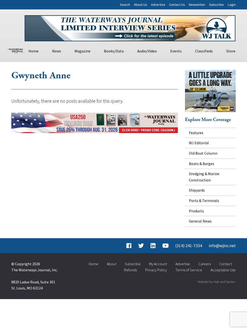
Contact (225, 263)
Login (232, 4)
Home (33, 51)
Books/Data (114, 51)
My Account (158, 263)
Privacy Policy (156, 269)
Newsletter (197, 4)
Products (196, 210)
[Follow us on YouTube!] (165, 245)
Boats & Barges (201, 163)
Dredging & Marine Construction (204, 176)
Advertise (158, 4)
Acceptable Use (223, 269)
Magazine (82, 51)
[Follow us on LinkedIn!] (153, 245)
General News (200, 221)
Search (125, 4)
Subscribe (216, 4)
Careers (205, 263)
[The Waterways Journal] (16, 50)
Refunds (130, 269)
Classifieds (204, 51)
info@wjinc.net (222, 245)
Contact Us (177, 4)
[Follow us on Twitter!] (141, 245)
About (111, 263)
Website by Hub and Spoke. (217, 282)
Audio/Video (147, 51)
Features (196, 132)
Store (230, 51)
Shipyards (197, 190)
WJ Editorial (199, 142)
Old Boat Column (203, 153)
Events (176, 51)
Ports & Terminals (204, 200)
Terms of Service (188, 269)
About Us (140, 4)
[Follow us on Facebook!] (128, 245)
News (56, 51)
